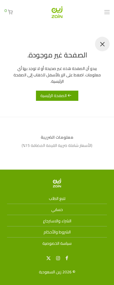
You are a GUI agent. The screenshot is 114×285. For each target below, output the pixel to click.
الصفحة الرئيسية (54, 95)
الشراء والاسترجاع (57, 221)
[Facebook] (66, 258)
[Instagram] (58, 258)
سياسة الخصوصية (57, 243)
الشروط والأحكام (57, 232)
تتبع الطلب (57, 198)
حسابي (57, 209)
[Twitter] (48, 258)
